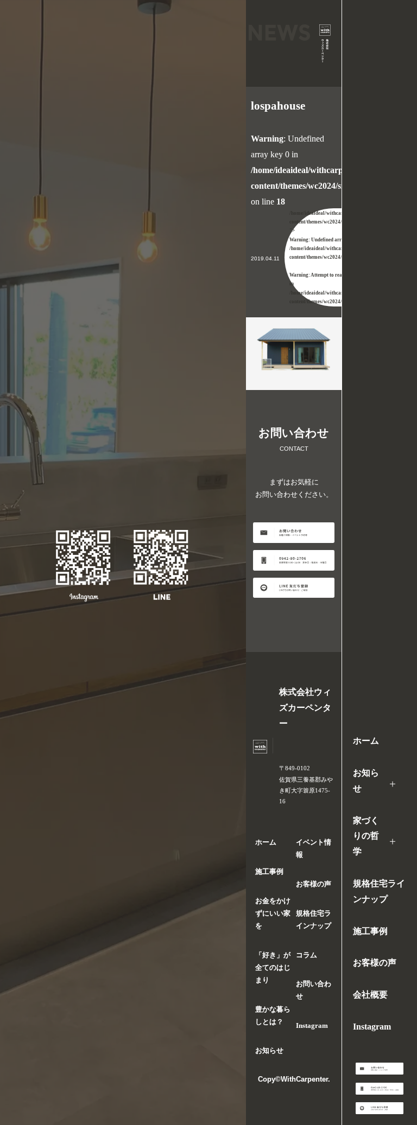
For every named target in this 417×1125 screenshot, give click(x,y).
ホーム (366, 740)
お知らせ (366, 780)
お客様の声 (374, 962)
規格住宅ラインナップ (379, 891)
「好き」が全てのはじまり (272, 967)
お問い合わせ (313, 990)
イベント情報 (313, 849)
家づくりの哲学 (366, 836)
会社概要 (370, 994)
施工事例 (370, 931)
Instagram (372, 1026)
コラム (306, 955)
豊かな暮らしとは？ (272, 1016)
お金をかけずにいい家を (272, 913)
